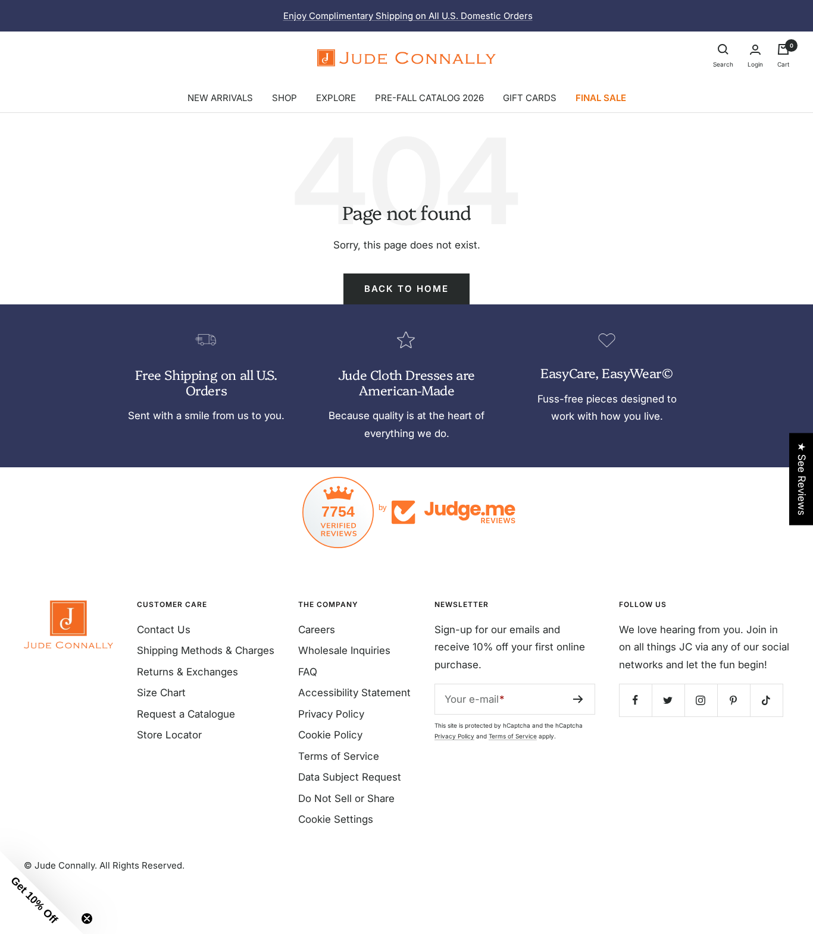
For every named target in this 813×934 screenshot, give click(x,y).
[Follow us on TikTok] (766, 700)
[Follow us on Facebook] (635, 700)
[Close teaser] (87, 918)
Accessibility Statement (354, 693)
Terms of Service (338, 756)
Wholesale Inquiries (344, 650)
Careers (316, 630)
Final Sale (601, 97)
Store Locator (169, 735)
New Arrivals (220, 97)
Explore (336, 97)
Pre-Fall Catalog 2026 (429, 97)
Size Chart (161, 693)
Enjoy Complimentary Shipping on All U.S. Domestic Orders (408, 15)
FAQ (307, 672)
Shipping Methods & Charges (205, 650)
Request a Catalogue (186, 714)
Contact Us (163, 630)
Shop (284, 97)
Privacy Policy (331, 714)
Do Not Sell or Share (346, 798)
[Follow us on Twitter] (668, 700)
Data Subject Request (349, 777)
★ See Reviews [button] (802, 478)
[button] (41, 892)
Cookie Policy (330, 735)
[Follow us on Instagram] (700, 700)
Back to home (406, 288)
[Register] (578, 699)
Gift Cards (529, 97)
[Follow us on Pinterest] (733, 700)
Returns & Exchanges (187, 672)
